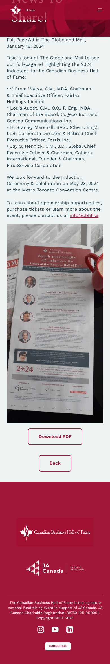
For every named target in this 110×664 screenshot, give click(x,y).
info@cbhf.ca (84, 215)
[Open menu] (99, 9)
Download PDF (55, 436)
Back (55, 463)
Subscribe (58, 646)
